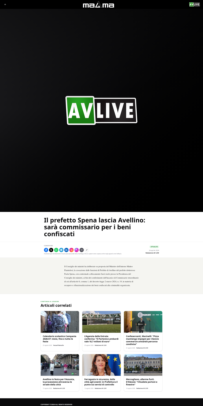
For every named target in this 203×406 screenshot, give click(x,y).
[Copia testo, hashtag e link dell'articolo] (87, 250)
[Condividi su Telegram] (61, 250)
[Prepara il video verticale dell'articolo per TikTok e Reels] (76, 250)
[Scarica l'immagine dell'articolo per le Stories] (71, 250)
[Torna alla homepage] (5, 4)
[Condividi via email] (82, 250)
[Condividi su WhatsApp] (56, 250)
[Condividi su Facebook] (46, 250)
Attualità (154, 247)
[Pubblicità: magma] (98, 4)
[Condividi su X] (51, 250)
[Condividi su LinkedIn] (66, 250)
